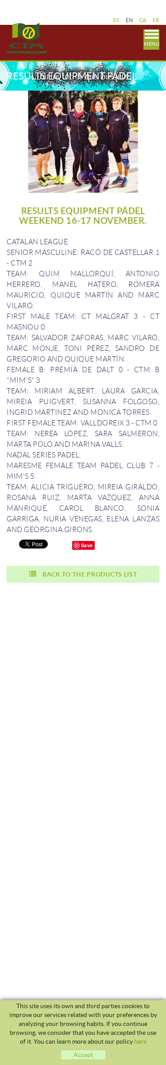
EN (129, 20)
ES (116, 20)
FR (156, 20)
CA (143, 20)
